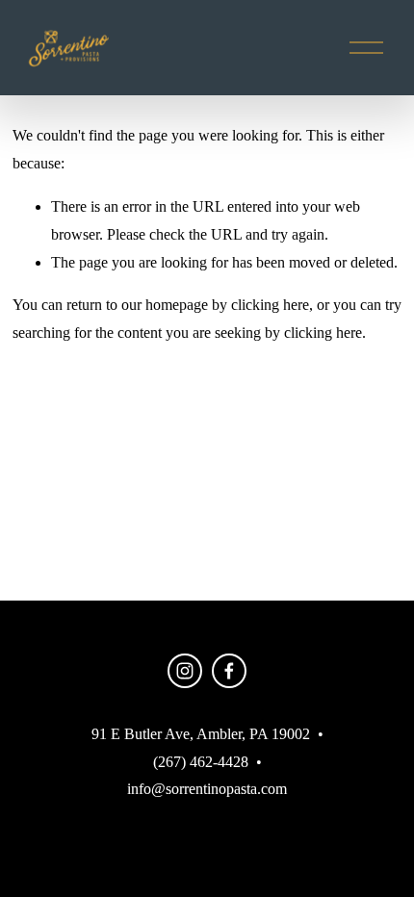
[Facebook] (229, 671)
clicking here (270, 304)
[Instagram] (185, 671)
